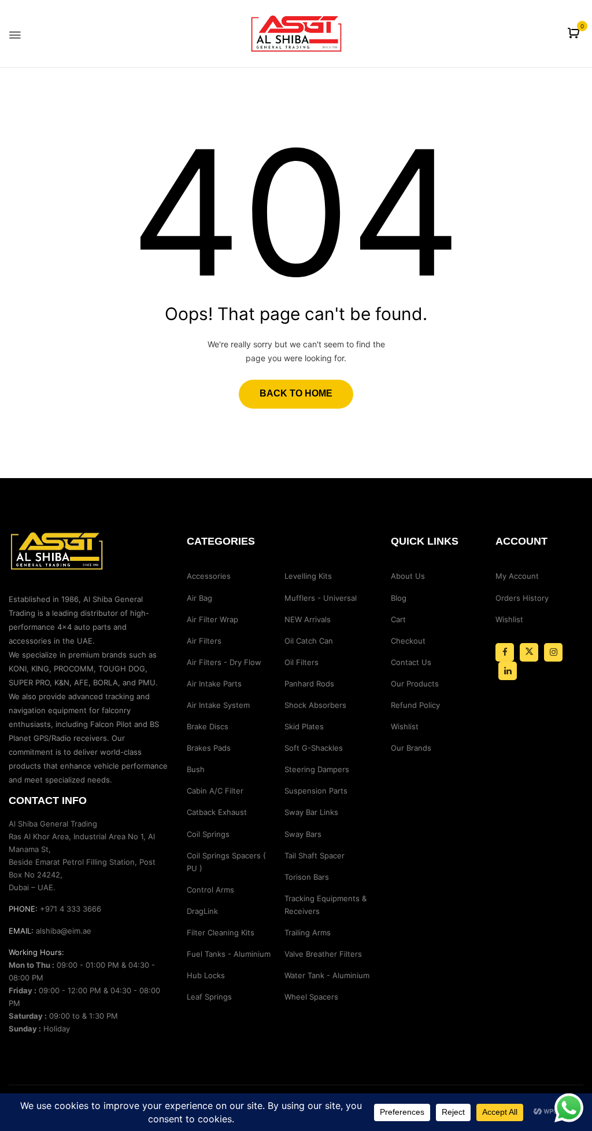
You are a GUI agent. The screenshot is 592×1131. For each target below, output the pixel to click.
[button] (575, 33)
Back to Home (296, 393)
